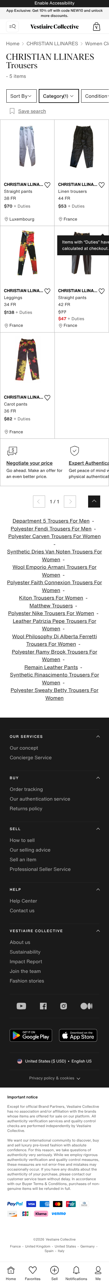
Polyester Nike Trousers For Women (51, 613)
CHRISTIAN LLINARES (52, 43)
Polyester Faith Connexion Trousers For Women (54, 586)
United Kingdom (38, 1246)
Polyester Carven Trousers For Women (54, 536)
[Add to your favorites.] (47, 185)
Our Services (26, 736)
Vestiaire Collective (36, 931)
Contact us (22, 910)
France (15, 1246)
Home (12, 43)
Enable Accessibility (54, 3)
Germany (87, 1246)
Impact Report (26, 961)
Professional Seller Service (40, 869)
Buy (14, 778)
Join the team (25, 971)
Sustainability (25, 951)
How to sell (22, 840)
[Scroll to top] (94, 501)
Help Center (23, 900)
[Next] (70, 501)
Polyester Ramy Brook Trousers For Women (54, 656)
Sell (15, 829)
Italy (61, 1251)
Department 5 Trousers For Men (51, 521)
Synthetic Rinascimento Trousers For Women (54, 679)
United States (65, 1246)
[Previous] (39, 501)
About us (20, 942)
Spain (49, 1251)
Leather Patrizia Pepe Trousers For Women (54, 625)
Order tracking (26, 789)
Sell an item (23, 859)
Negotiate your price (29, 463)
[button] (96, 26)
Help (15, 889)
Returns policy (26, 808)
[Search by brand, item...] (12, 26)
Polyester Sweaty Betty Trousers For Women (54, 694)
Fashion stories (27, 980)
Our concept (24, 747)
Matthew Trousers (51, 606)
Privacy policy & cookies (51, 1078)
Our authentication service (40, 798)
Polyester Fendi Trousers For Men (51, 529)
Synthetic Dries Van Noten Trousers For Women (54, 555)
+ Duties (22, 206)
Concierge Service (31, 757)
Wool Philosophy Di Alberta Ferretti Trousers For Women (54, 640)
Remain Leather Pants (51, 667)
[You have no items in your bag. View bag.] (96, 26)
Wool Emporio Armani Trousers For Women (54, 571)
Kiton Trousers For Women (51, 598)
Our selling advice (30, 849)
